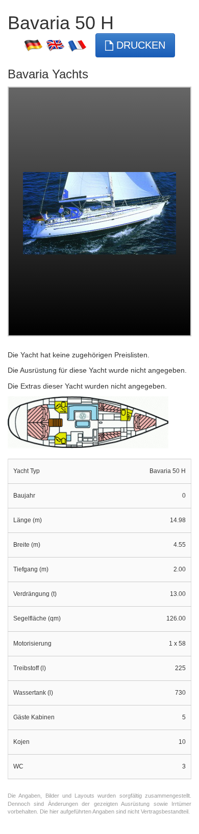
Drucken (139, 45)
